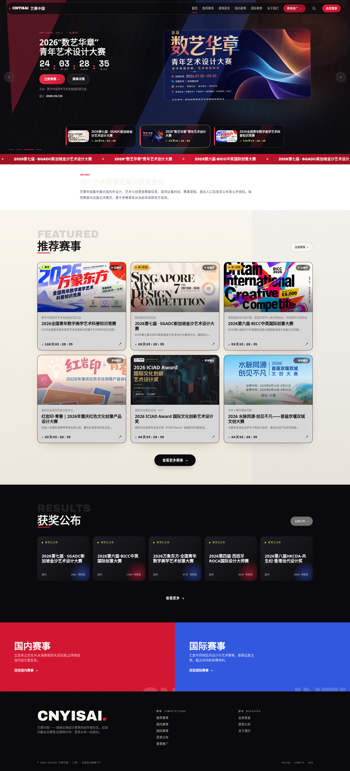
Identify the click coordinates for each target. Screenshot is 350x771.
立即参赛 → (52, 84)
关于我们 (273, 8)
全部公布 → (301, 521)
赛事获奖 (224, 8)
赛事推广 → (294, 8)
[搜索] (314, 8)
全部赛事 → (301, 247)
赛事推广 (162, 744)
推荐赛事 (208, 8)
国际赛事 (256, 8)
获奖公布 (162, 737)
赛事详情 (79, 84)
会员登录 (331, 8)
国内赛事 (240, 8)
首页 (194, 8)
